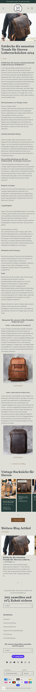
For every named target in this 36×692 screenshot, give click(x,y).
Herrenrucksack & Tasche (15, 688)
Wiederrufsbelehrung (9, 626)
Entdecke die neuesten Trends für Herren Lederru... (17, 558)
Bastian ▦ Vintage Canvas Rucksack (8, 502)
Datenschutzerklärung (9, 623)
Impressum (6, 619)
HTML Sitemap (7, 634)
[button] (3, 8)
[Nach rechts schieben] (22, 515)
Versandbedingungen (9, 638)
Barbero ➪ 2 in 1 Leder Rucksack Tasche (23, 498)
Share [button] (5, 58)
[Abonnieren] (31, 606)
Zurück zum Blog (19, 464)
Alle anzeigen (18, 520)
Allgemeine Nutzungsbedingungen (13, 630)
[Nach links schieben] (14, 515)
